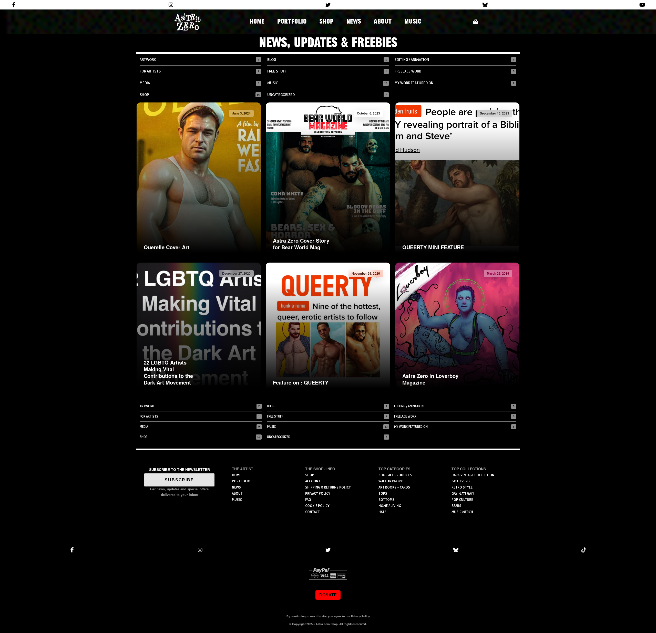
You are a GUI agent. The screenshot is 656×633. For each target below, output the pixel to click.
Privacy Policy (360, 616)
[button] (475, 22)
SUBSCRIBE (179, 480)
